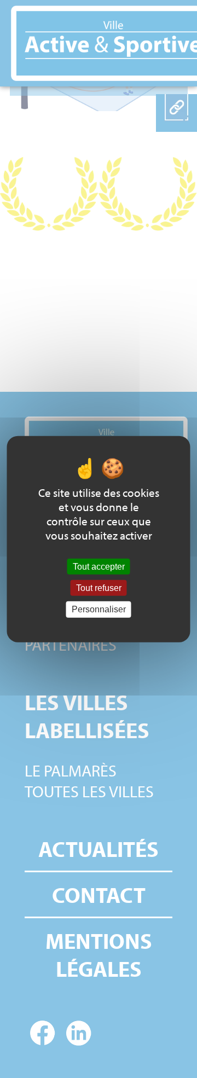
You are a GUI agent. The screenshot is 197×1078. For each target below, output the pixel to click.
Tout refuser (98, 588)
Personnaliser (99, 609)
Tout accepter (99, 566)
